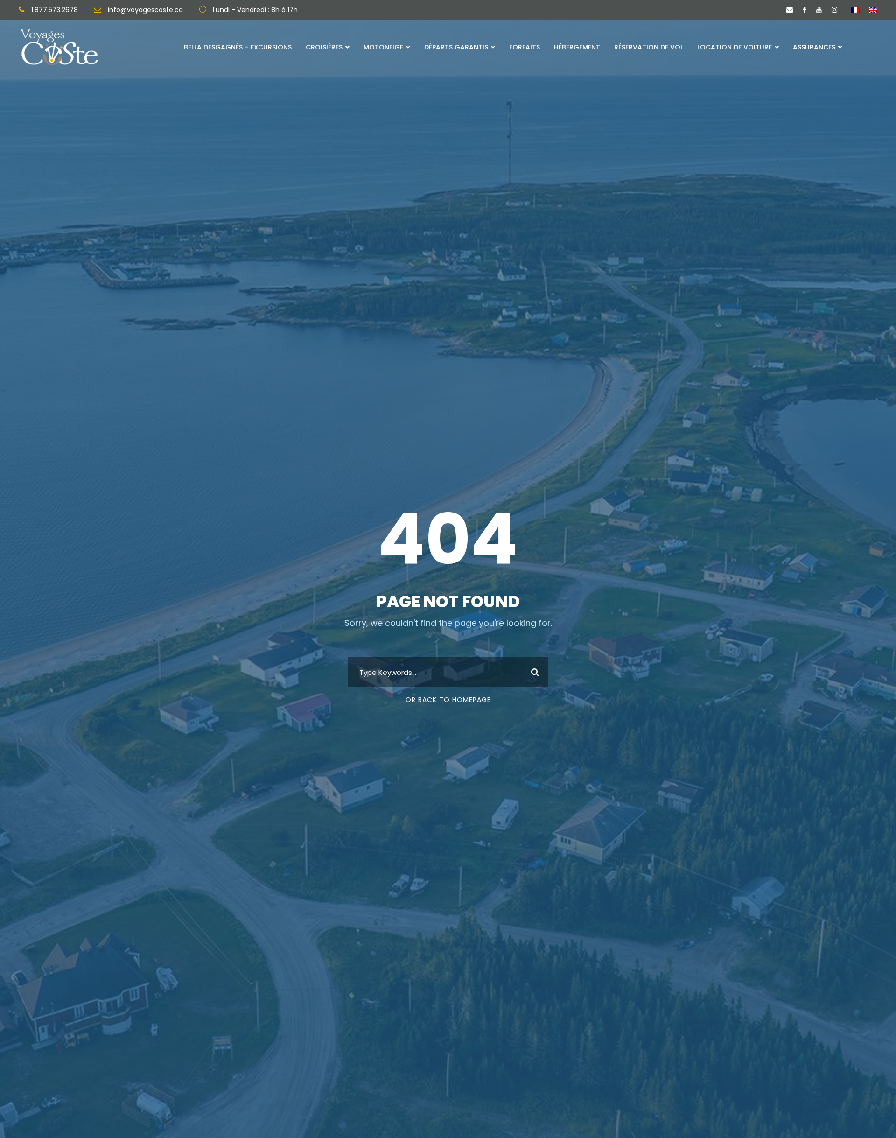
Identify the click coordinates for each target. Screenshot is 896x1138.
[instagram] (834, 9)
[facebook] (804, 9)
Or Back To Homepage (448, 699)
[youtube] (819, 9)
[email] (789, 9)
